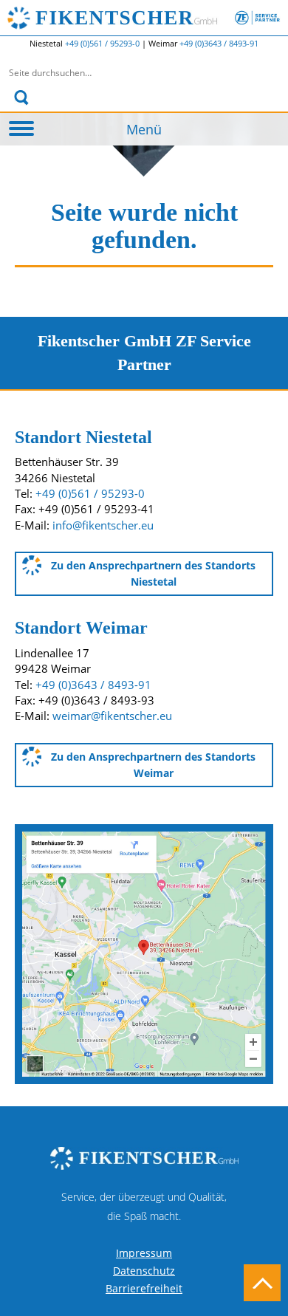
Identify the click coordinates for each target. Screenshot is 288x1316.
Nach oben (262, 1282)
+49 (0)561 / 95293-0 (103, 43)
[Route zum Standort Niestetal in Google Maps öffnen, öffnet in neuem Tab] (144, 953)
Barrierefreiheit (144, 1288)
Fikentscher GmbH (158, 17)
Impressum (144, 1253)
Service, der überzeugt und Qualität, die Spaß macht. (144, 1206)
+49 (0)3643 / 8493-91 (218, 43)
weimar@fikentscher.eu (112, 715)
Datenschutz (144, 1271)
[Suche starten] (21, 97)
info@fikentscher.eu (103, 525)
